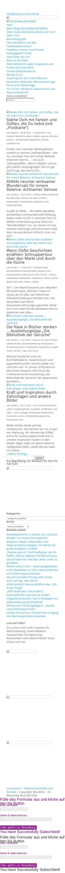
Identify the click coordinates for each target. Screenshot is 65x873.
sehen (22, 416)
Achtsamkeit (12, 201)
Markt (9, 281)
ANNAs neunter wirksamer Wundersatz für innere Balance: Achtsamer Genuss (31, 185)
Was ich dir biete (17, 60)
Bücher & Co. (14, 74)
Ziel (21, 419)
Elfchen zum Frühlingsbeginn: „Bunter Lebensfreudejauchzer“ (30, 607)
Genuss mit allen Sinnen (33, 198)
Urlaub (35, 281)
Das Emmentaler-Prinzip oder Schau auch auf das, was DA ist (29, 578)
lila (18, 143)
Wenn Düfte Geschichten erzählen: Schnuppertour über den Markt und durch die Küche (30, 256)
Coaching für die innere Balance (26, 78)
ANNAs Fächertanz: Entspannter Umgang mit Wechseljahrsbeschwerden (32, 614)
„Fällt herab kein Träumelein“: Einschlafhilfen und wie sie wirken (28, 593)
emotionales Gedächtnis (28, 139)
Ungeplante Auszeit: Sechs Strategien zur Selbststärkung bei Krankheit (32, 600)
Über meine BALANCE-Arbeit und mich (30, 32)
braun (53, 274)
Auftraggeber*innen (19, 53)
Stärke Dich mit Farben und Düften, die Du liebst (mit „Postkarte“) (31, 123)
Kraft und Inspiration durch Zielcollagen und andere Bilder (31, 396)
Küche (54, 278)
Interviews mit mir (18, 57)
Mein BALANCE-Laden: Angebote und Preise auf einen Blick (29, 65)
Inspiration (12, 416)
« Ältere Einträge (16, 454)
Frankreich (37, 278)
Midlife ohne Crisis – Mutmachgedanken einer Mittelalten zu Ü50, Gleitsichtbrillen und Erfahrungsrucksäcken (32, 569)
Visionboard (12, 419)
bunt (16, 412)
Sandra (14, 132)
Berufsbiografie (16, 39)
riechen (17, 350)
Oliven (27, 281)
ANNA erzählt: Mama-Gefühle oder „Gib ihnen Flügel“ (31, 586)
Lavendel (11, 143)
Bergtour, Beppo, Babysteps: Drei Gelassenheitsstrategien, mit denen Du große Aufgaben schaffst (31, 545)
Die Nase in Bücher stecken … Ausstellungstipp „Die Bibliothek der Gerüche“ (31, 330)
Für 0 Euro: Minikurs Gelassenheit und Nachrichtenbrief (30, 90)
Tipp (24, 350)
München (18, 281)
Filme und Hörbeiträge (20, 85)
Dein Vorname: (9, 805)
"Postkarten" (40, 132)
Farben (36, 136)
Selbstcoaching (14, 205)
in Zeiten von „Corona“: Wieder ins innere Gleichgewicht (32, 536)
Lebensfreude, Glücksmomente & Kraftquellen (29, 343)
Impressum (13, 788)
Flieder (45, 139)
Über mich (13, 35)
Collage (24, 412)
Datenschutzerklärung (38, 788)
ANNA (37, 194)
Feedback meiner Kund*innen (25, 49)
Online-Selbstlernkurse (21, 71)
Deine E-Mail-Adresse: (13, 815)
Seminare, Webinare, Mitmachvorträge (30, 82)
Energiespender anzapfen (27, 409)
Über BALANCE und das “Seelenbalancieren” (21, 44)
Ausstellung (12, 347)
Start (9, 25)
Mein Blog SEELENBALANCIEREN (26, 28)
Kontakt (11, 792)
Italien (47, 278)
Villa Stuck (33, 350)
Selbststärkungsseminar (38, 416)
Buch (22, 347)
